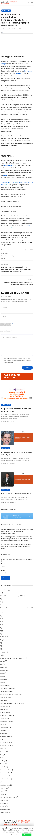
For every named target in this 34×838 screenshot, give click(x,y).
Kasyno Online (4, 718)
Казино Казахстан (5, 809)
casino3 (2, 676)
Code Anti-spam (5, 331)
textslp (2, 794)
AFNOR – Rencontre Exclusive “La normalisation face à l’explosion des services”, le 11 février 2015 (16, 269)
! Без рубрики (4, 590)
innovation (28, 71)
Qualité (2, 764)
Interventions (4, 712)
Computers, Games (6, 688)
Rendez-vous (4, 776)
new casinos (3, 734)
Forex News (3, 700)
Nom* (3, 564)
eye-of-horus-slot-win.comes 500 (10, 694)
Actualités (5, 448)
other (1, 749)
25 (0, 625)
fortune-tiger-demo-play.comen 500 (11, 703)
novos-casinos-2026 (6, 746)
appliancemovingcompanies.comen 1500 (12, 658)
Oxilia (12, 182)
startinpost (13, 256)
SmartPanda (28, 182)
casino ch (3, 670)
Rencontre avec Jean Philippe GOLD (16, 494)
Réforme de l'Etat (5, 770)
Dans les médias (5, 691)
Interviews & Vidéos (6, 715)
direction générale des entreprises (7, 252)
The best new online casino (8, 797)
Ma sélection (6, 10)
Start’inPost (7, 165)
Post (1, 755)
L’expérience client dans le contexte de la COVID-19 (16, 410)
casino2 (2, 673)
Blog (1, 664)
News (1, 740)
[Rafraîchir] (12, 323)
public (2, 761)
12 (0, 602)
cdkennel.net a (4, 685)
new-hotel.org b (5, 737)
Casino (2, 667)
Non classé (3, 743)
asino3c (2, 661)
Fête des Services (5, 697)
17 (0, 613)
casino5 (2, 682)
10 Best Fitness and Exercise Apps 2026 (11, 596)
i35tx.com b (3, 709)
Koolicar (19, 182)
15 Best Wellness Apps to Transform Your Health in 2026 (17, 608)
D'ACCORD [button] (26, 835)
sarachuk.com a (5, 785)
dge (9, 250)
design (3, 64)
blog (5, 175)
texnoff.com (4, 788)
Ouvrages (3, 752)
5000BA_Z (3, 637)
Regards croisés (5, 773)
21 (0, 619)
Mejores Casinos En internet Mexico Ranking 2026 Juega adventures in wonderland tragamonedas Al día (17, 531)
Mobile (2, 731)
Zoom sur (3, 806)
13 (0, 605)
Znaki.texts (3, 803)
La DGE (18, 73)
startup (3, 258)
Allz (1, 655)
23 (0, 622)
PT (0, 758)
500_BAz (2, 640)
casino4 (2, 679)
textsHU (2, 791)
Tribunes (2, 800)
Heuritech (5, 182)
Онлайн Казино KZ (5, 812)
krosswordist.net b (5, 721)
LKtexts (2, 724)
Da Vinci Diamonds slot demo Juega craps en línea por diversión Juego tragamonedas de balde (16, 546)
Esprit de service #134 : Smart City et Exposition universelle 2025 (18, 283)
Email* (3, 570)
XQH (4, 422)
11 (0, 599)
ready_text (3, 767)
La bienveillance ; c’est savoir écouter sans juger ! (17, 453)
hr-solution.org (4, 706)
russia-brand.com (5, 779)
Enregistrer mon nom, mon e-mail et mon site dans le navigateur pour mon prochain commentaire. (17, 360)
